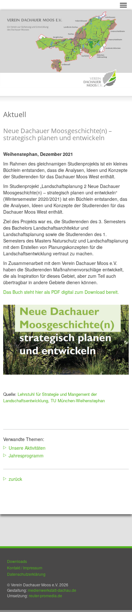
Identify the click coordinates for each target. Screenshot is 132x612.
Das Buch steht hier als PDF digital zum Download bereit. (61, 292)
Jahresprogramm (26, 455)
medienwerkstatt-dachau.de (52, 590)
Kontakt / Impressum (24, 567)
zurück (15, 479)
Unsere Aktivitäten (27, 448)
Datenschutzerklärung (26, 574)
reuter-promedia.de (45, 595)
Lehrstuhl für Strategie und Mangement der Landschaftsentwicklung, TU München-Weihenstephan (54, 397)
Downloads (17, 561)
